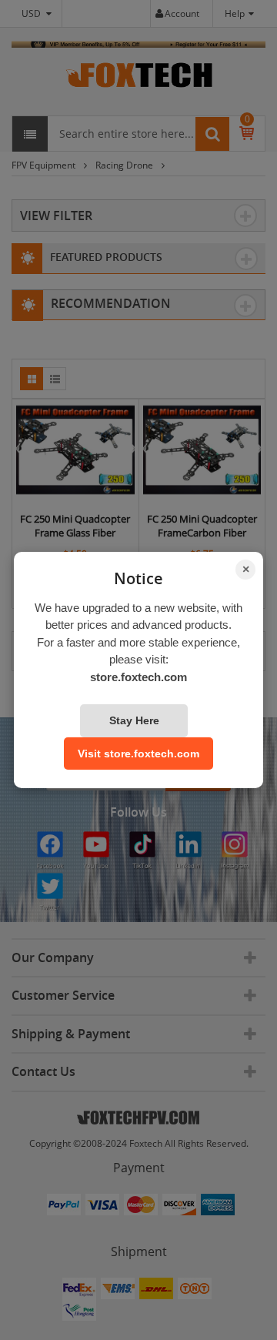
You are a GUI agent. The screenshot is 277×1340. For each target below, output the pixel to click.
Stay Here (134, 720)
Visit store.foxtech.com (138, 753)
